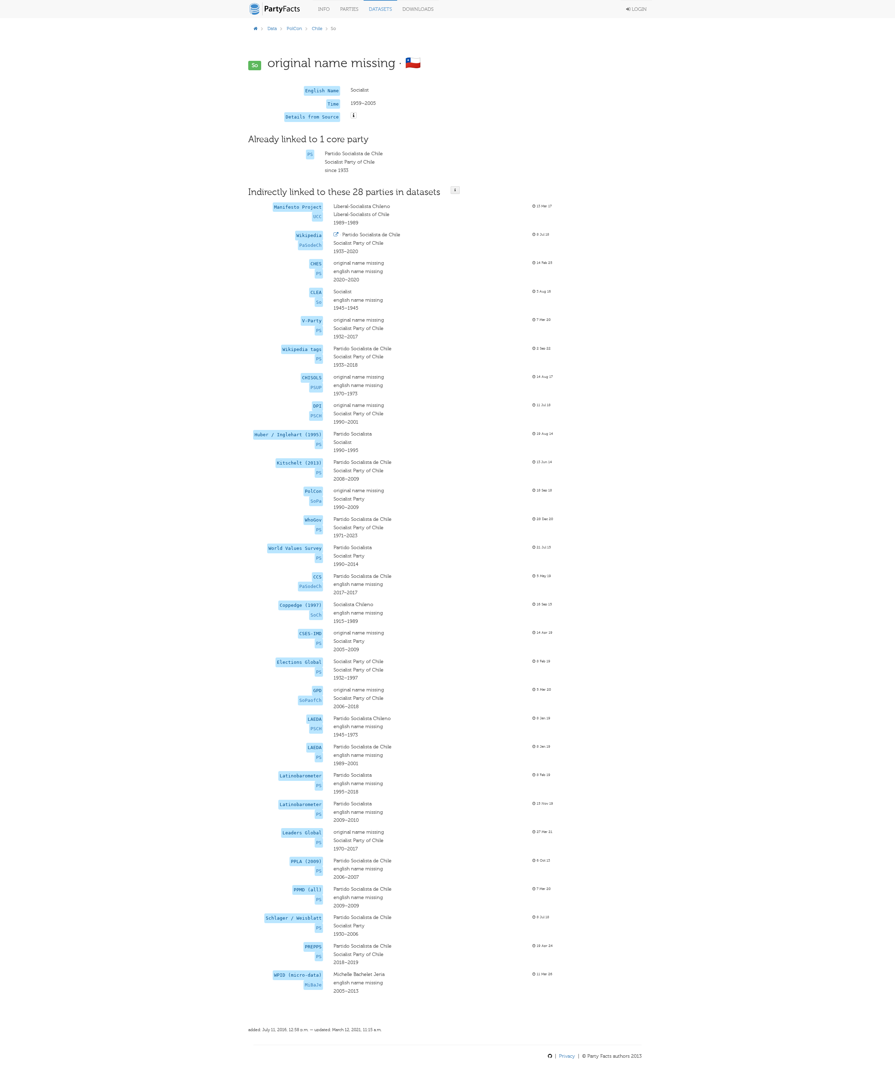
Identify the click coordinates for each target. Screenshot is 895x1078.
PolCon (294, 28)
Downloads (418, 9)
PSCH (316, 415)
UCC (317, 216)
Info (324, 9)
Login (638, 9)
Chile (317, 28)
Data (272, 28)
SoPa (316, 501)
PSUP (316, 387)
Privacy (567, 1056)
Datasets (380, 9)
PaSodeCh (310, 245)
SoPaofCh (310, 700)
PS (310, 154)
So (319, 302)
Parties (349, 9)
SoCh (316, 615)
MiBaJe (313, 984)
